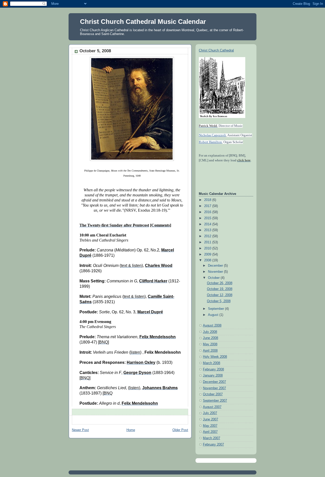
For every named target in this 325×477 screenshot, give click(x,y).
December (216, 265)
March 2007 (211, 438)
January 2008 (213, 375)
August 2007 (212, 407)
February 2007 (213, 444)
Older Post (180, 430)
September (216, 309)
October (214, 278)
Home (130, 430)
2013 (208, 230)
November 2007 (214, 388)
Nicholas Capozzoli (212, 135)
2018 (208, 200)
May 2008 (210, 344)
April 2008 (210, 350)
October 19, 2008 (219, 289)
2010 (208, 248)
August (213, 315)
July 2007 (210, 413)
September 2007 (215, 400)
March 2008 (211, 363)
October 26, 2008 (219, 283)
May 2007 (210, 426)
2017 (208, 206)
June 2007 (210, 419)
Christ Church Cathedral (216, 50)
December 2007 (214, 382)
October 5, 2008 (219, 301)
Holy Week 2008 (215, 357)
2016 (208, 212)
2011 (208, 242)
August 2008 (212, 325)
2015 (208, 218)
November (216, 272)
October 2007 (213, 394)
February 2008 (213, 369)
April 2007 (210, 432)
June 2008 (210, 338)
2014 (208, 224)
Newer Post (80, 430)
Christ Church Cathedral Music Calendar (143, 21)
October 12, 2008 (219, 295)
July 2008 (210, 332)
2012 (208, 236)
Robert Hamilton (210, 142)
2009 (208, 254)
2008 (208, 260)
